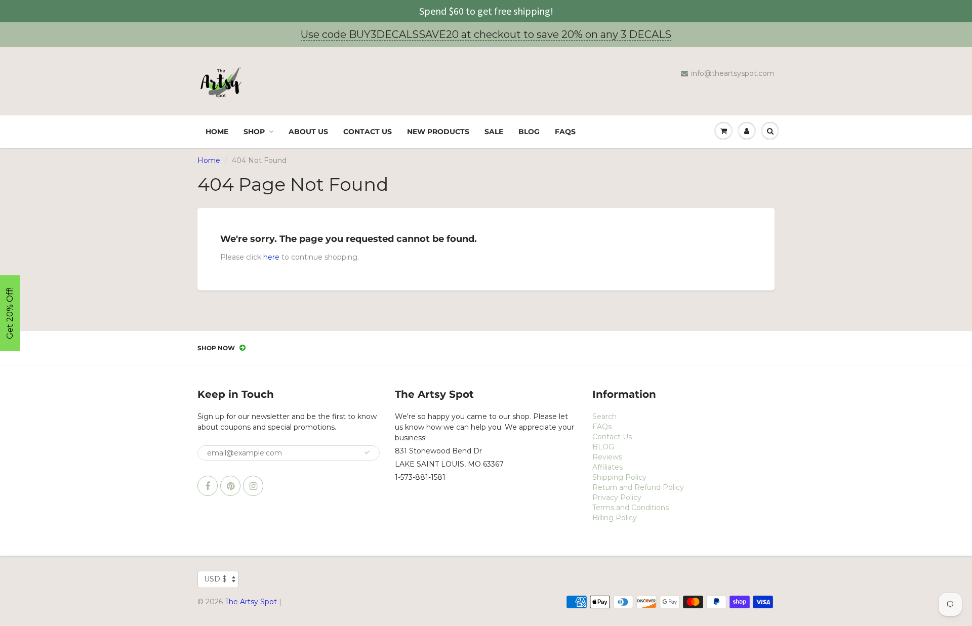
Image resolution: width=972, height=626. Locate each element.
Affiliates (607, 467)
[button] (10, 313)
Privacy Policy (616, 497)
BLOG (529, 131)
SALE (493, 131)
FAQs (565, 131)
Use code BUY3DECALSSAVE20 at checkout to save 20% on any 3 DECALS (486, 34)
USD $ (215, 578)
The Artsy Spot (251, 601)
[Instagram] (253, 486)
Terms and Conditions (630, 507)
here (271, 257)
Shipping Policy (619, 477)
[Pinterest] (230, 486)
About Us (308, 131)
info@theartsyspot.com (733, 73)
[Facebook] (207, 486)
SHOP (254, 131)
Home (217, 131)
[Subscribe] (367, 452)
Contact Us (367, 131)
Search (604, 416)
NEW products (438, 131)
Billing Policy (614, 517)
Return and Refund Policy (638, 487)
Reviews (607, 457)
